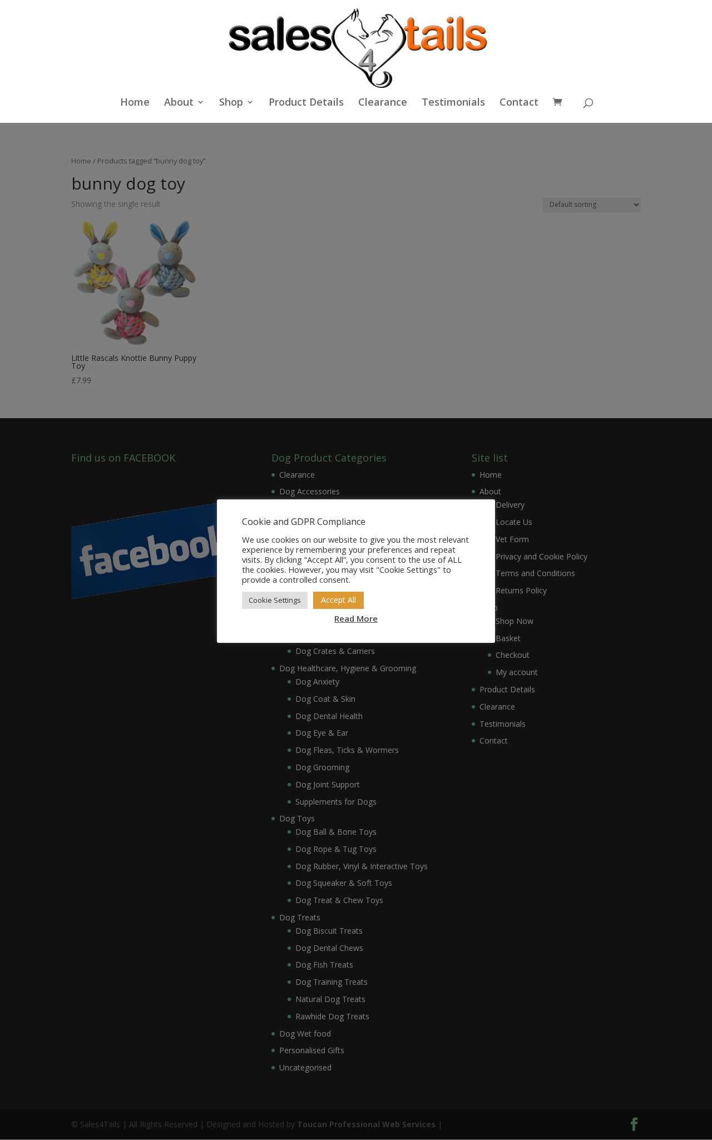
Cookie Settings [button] (275, 600)
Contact (519, 103)
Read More (356, 618)
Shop (231, 103)
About (179, 103)
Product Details (306, 103)
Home (135, 103)
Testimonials (453, 103)
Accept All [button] (338, 599)
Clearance (382, 103)
